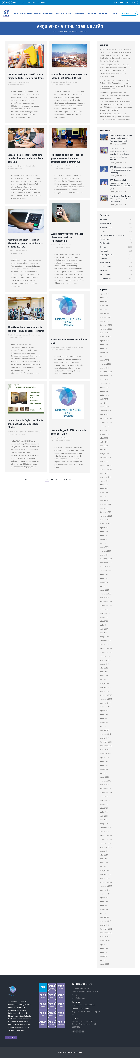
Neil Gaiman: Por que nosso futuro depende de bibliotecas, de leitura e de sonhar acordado (116, 86)
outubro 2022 (105, 473)
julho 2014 (104, 855)
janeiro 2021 (104, 555)
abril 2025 (103, 356)
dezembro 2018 (106, 648)
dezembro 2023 (106, 418)
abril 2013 (103, 913)
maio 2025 (104, 352)
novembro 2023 (106, 422)
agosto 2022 (104, 481)
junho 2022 (104, 489)
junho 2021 (104, 535)
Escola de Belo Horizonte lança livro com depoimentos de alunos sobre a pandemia (25, 158)
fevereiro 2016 (105, 781)
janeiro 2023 (104, 461)
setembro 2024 (105, 383)
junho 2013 (104, 905)
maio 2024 (104, 399)
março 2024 (104, 407)
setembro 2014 (105, 847)
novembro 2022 (106, 469)
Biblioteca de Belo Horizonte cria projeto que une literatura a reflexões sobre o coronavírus (67, 158)
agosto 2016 (104, 757)
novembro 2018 (106, 652)
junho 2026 (104, 302)
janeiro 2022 (104, 508)
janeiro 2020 (104, 598)
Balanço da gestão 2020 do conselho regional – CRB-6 (69, 431)
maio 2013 (104, 909)
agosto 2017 (104, 711)
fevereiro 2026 (105, 317)
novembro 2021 (106, 516)
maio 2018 (104, 676)
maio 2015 (104, 816)
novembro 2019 (106, 605)
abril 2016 (103, 773)
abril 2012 (103, 960)
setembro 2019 (105, 613)
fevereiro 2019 (105, 640)
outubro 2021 (105, 520)
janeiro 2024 (104, 415)
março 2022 (104, 500)
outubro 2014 (105, 843)
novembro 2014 (106, 839)
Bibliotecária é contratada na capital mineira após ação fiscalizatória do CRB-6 (121, 138)
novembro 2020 (106, 563)
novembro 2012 (106, 933)
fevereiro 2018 (105, 687)
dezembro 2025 (106, 325)
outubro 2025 (105, 333)
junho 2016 (104, 765)
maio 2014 (104, 863)
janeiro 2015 (104, 831)
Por (23, 82)
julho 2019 (104, 621)
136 (65, 480)
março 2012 (104, 964)
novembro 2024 (106, 376)
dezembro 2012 (106, 929)
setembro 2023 (105, 430)
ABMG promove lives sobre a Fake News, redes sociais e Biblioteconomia (68, 237)
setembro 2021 (105, 524)
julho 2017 (104, 715)
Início (54, 31)
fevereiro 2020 (105, 594)
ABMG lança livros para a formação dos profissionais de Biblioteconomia (26, 329)
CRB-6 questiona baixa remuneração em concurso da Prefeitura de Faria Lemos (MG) (121, 184)
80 (56, 480)
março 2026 (104, 313)
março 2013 (104, 917)
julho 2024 (104, 391)
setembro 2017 (105, 707)
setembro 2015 (105, 800)
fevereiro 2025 (105, 364)
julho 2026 (104, 298)
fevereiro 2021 (105, 551)
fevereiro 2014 (105, 874)
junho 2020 (104, 578)
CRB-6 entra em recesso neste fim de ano (69, 341)
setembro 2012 (105, 940)
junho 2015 (104, 812)
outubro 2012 (105, 937)
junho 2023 (104, 442)
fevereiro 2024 (105, 411)
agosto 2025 (104, 340)
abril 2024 (103, 403)
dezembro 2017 (106, 695)
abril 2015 (103, 820)
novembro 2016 (106, 746)
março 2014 (104, 870)
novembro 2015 (106, 792)
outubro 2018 (105, 656)
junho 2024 (104, 395)
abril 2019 (103, 633)
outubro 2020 (105, 566)
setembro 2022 (105, 477)
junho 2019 (104, 625)
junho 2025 (104, 348)
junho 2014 (104, 859)
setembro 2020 (105, 570)
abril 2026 (103, 309)
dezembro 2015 (106, 789)
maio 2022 (104, 492)
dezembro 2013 (106, 882)
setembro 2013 (105, 894)
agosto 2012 (104, 944)
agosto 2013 (104, 898)
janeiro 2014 (104, 878)
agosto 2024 (104, 387)
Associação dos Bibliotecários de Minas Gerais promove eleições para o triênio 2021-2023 (25, 243)
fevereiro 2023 (105, 457)
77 (42, 480)
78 (47, 480)
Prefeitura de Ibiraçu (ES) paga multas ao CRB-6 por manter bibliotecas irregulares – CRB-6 (115, 52)
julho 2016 (104, 761)
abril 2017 (103, 726)
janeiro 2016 (104, 785)
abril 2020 (103, 586)
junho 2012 (104, 952)
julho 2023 (104, 438)
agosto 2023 (104, 434)
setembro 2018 (105, 660)
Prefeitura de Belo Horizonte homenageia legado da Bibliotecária (121, 199)
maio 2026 (104, 305)
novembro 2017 (106, 699)
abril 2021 (103, 543)
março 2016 (104, 777)
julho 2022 (104, 485)
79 (52, 480)
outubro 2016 (105, 750)
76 (37, 480)
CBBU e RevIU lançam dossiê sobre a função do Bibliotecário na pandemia (26, 76)
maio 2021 (104, 539)
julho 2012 (104, 948)
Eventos (54, 245)
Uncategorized (65, 347)
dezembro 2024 (106, 372)
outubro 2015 (105, 796)
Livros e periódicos (58, 82)
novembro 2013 (106, 886)
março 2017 (104, 730)
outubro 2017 (105, 703)
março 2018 (104, 683)
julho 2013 (104, 902)
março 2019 (104, 637)
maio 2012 (104, 956)
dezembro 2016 (106, 742)
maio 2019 (104, 629)
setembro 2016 (105, 753)
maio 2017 (104, 722)
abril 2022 (103, 496)
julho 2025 (104, 344)
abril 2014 (103, 866)
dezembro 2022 (106, 465)
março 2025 (104, 360)
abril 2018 (103, 679)
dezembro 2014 (106, 835)
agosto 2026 (104, 294)
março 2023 (104, 453)
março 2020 (104, 590)
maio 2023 (104, 446)
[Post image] (104, 137)
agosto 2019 (104, 617)
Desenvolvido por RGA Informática (70, 1052)
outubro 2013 (105, 890)
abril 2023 (103, 450)
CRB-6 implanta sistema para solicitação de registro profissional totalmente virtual (113, 73)
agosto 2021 (104, 527)
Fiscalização (12, 82)
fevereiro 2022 (105, 504)
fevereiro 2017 (105, 734)
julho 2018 (104, 668)
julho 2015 (104, 808)
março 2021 (104, 547)
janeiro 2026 (104, 321)
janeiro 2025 (104, 368)
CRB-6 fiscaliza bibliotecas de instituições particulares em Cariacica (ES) (121, 170)
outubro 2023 (105, 426)
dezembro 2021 (106, 512)
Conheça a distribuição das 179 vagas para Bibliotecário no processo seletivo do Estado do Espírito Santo (116, 107)
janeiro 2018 (104, 691)
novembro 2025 (106, 329)
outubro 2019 (105, 609)
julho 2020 (104, 574)
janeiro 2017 (104, 738)
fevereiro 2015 (105, 827)
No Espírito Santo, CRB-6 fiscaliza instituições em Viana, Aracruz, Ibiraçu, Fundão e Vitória (115, 58)
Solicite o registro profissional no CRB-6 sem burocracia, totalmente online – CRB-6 (116, 68)
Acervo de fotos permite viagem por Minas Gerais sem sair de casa (69, 76)
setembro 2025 (105, 337)
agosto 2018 (104, 664)
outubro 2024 (105, 379)
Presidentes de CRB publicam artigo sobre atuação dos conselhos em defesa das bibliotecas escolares (120, 154)
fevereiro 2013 (105, 921)
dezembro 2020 (106, 559)
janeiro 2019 (104, 644)
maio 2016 (104, 769)
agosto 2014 (104, 851)
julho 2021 (104, 531)
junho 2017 (104, 718)
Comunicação (89, 26)
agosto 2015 (104, 804)
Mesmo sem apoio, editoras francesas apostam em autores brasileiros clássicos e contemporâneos (115, 117)
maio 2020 (104, 582)
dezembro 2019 (106, 602)
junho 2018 (104, 672)
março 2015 (104, 824)
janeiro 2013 (104, 925)
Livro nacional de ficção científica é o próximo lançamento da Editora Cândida (25, 424)
